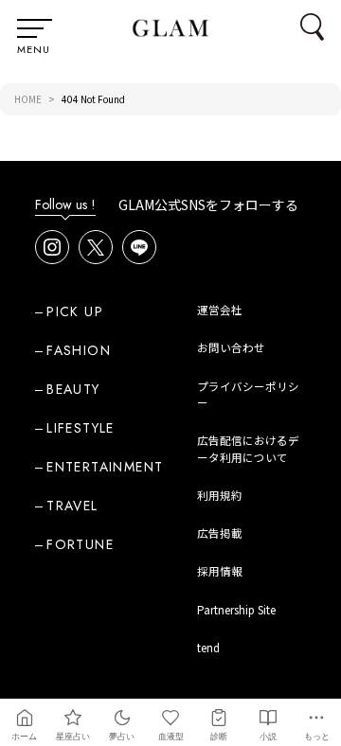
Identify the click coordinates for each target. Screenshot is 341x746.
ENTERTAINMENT (104, 466)
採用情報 (219, 570)
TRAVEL (72, 505)
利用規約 (219, 495)
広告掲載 (219, 533)
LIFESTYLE (80, 427)
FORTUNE (80, 544)
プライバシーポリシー (248, 394)
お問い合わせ (231, 347)
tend (208, 647)
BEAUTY (72, 389)
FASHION (78, 350)
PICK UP (74, 311)
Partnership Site (236, 609)
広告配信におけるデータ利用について (248, 448)
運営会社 (219, 309)
